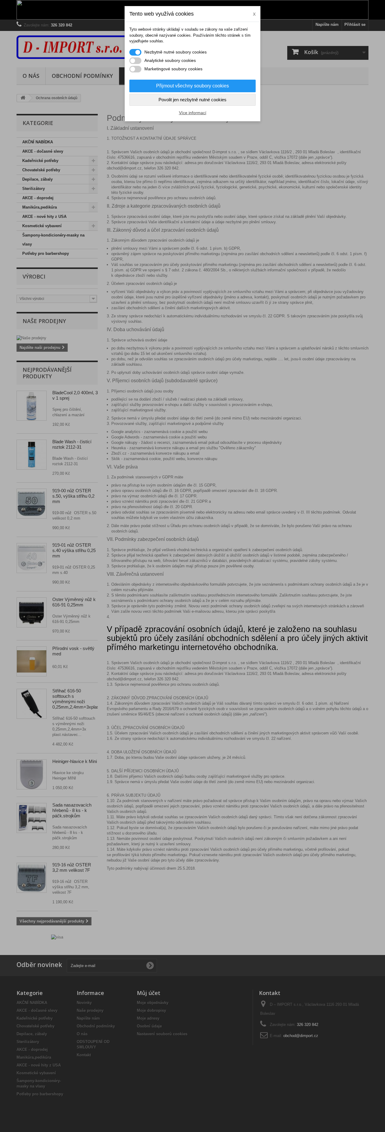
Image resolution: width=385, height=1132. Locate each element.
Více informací (192, 112)
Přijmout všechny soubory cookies (192, 85)
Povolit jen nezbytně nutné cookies (192, 99)
